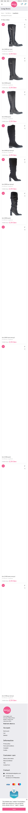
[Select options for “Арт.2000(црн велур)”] (24, 159)
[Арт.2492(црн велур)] (14, 136)
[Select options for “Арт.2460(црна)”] (24, 58)
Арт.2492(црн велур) (8, 150)
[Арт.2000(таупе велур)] (14, 280)
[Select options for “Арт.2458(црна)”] (24, 346)
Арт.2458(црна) (6, 457)
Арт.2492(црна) (6, 116)
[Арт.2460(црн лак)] (14, 35)
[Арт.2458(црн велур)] (14, 639)
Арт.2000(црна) (6, 218)
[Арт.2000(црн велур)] (14, 170)
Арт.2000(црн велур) (8, 184)
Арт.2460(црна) (6, 83)
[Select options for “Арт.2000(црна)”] (24, 193)
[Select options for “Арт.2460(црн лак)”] (24, 24)
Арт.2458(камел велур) (8, 576)
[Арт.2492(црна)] (14, 102)
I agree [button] (14, 809)
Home (2, 13)
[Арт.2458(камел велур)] (14, 519)
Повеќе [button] (22, 805)
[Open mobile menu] (1, 4)
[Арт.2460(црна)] (14, 69)
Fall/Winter (8, 13)
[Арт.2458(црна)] (14, 400)
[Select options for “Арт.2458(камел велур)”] (24, 466)
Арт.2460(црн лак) (7, 49)
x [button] (26, 799)
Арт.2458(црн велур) (8, 696)
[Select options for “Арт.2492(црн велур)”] (24, 125)
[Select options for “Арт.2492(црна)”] (24, 92)
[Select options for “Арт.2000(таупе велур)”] (24, 227)
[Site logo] (14, 4)
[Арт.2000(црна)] (14, 204)
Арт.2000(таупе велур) (8, 337)
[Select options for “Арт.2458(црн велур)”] (24, 585)
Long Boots (10, 51)
